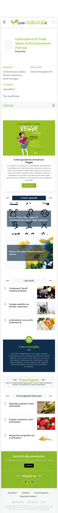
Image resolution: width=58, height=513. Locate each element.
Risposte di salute (28, 496)
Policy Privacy (32, 501)
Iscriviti (29, 465)
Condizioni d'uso (18, 501)
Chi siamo (12, 493)
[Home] (29, 23)
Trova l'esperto (41, 493)
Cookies (43, 501)
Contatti (25, 493)
